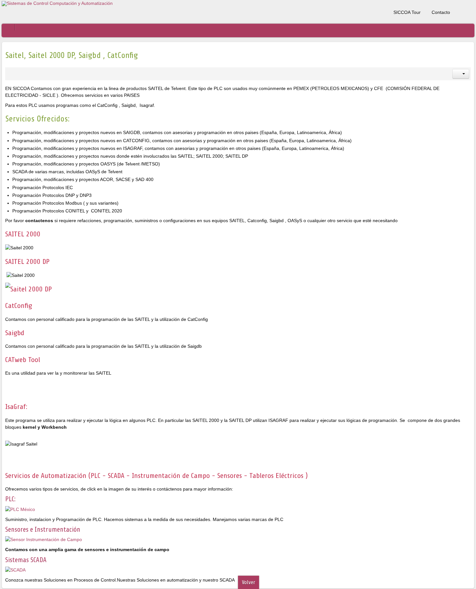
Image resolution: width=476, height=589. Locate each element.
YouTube (469, 11)
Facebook (458, 11)
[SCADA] (15, 569)
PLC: (10, 499)
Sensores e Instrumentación (42, 529)
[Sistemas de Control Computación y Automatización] (57, 3)
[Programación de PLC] (20, 509)
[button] (460, 74)
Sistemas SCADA (26, 560)
